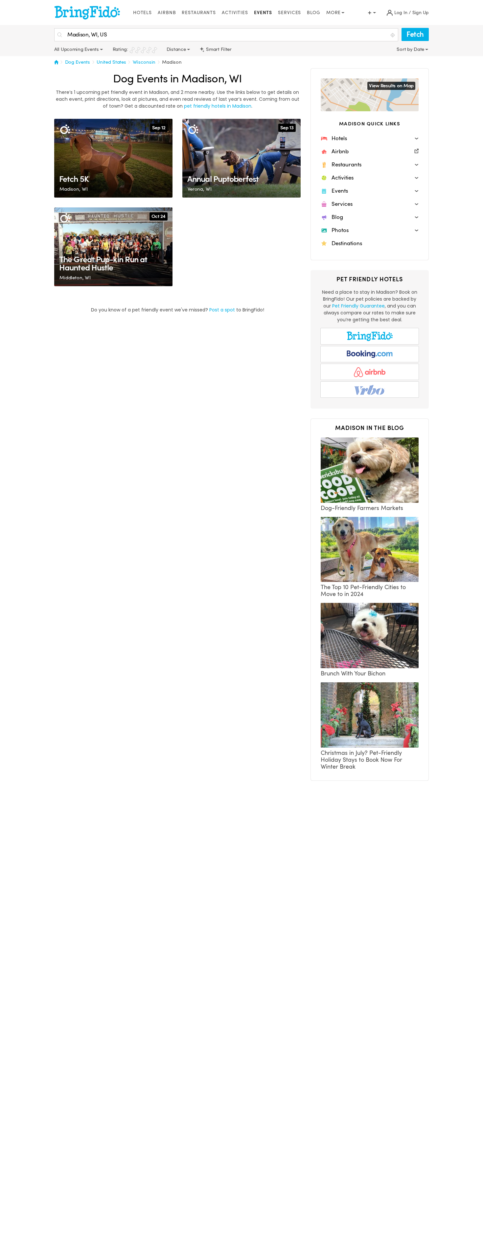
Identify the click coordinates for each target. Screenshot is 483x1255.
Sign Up (420, 12)
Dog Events (77, 62)
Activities (235, 12)
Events (263, 12)
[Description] (65, 129)
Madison (172, 62)
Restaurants (199, 12)
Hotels (142, 12)
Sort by (405, 49)
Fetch (415, 34)
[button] (370, 138)
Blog (313, 12)
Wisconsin (144, 62)
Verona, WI (200, 189)
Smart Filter (218, 49)
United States (111, 62)
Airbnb (167, 12)
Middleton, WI (75, 277)
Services (289, 12)
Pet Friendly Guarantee (358, 306)
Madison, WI (73, 189)
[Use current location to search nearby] (393, 35)
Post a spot (222, 310)
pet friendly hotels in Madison (217, 106)
